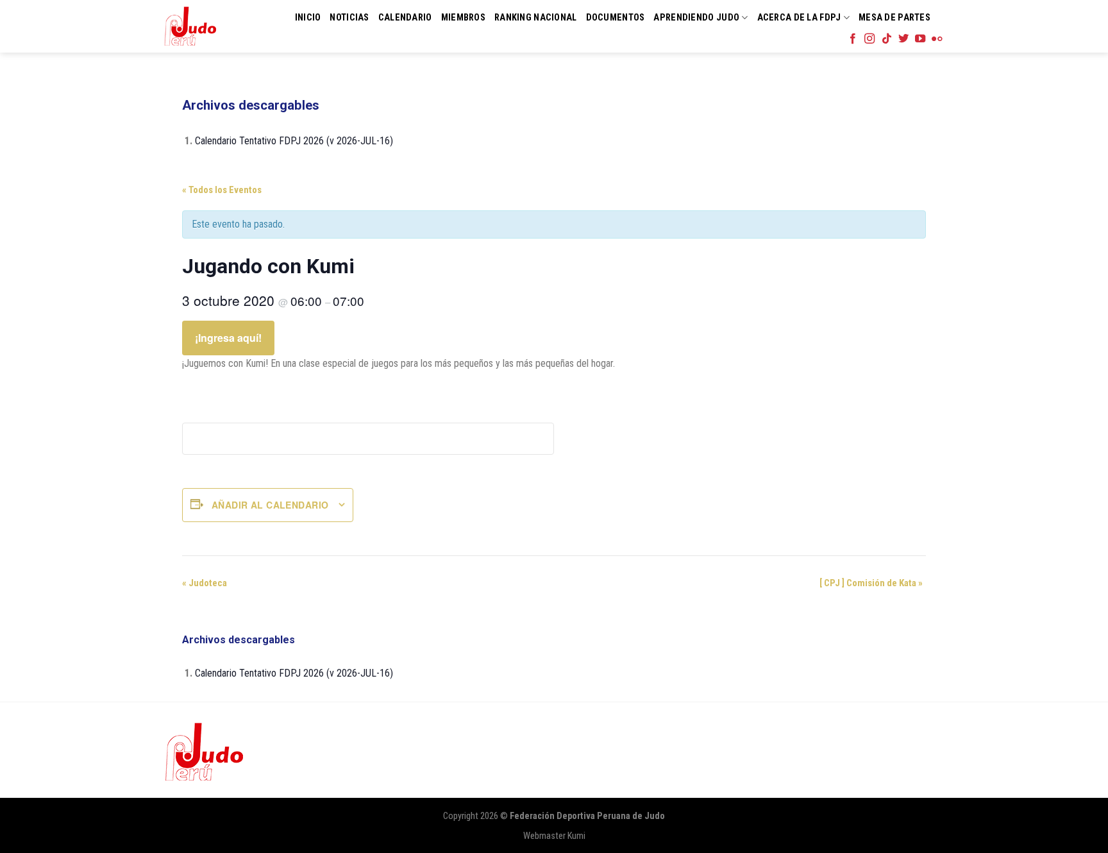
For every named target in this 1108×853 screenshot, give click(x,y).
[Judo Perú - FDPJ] (190, 26)
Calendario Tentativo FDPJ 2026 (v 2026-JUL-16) (294, 141)
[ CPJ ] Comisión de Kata (871, 583)
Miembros (463, 17)
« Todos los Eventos (222, 190)
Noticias (349, 17)
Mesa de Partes (894, 17)
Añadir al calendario (270, 504)
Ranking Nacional (535, 17)
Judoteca (204, 583)
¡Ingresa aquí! (228, 337)
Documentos (615, 17)
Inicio (308, 17)
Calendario (405, 17)
